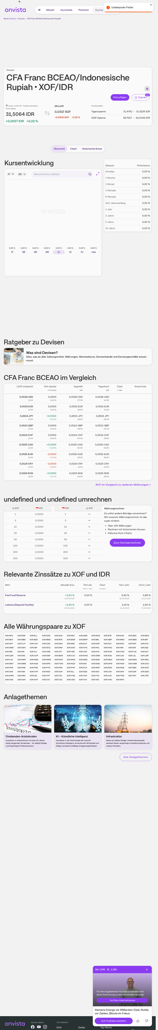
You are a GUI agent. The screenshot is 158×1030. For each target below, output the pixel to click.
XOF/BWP (83, 639)
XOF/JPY (58, 651)
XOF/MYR (58, 659)
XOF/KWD (83, 655)
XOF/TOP (83, 675)
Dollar (81, 1027)
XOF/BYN (120, 679)
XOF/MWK (46, 659)
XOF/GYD (71, 647)
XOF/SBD (132, 667)
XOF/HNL (95, 647)
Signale (142, 97)
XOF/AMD (83, 635)
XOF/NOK (120, 663)
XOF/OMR (132, 663)
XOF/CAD (120, 651)
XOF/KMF (46, 655)
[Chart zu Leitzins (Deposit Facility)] (102, 606)
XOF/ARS (71, 635)
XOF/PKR (9, 667)
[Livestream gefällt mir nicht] (146, 1021)
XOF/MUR (95, 659)
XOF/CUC (71, 655)
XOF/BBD (21, 639)
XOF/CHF (34, 671)
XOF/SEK (21, 671)
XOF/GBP (108, 639)
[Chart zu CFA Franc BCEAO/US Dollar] (119, 398)
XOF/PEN (58, 667)
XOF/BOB (71, 639)
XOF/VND (108, 679)
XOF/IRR (8, 651)
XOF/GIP (33, 647)
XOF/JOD (83, 651)
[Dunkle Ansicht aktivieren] (19, 1)
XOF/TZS (58, 675)
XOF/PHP (71, 667)
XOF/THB (71, 675)
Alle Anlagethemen (135, 757)
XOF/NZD (71, 663)
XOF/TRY (132, 675)
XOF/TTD (95, 675)
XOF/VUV (83, 679)
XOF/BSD (132, 635)
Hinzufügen (120, 97)
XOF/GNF (58, 647)
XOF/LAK (120, 655)
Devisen (21, 18)
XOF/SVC (108, 643)
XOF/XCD (145, 663)
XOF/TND (120, 675)
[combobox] (62, 174)
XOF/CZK (108, 675)
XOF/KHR (108, 651)
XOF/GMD (9, 647)
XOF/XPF (9, 643)
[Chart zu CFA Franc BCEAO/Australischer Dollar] (119, 455)
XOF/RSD (46, 671)
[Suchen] (90, 174)
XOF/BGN (132, 639)
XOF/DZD (46, 635)
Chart (73, 148)
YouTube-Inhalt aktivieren (122, 1000)
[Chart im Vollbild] (98, 173)
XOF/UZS (58, 679)
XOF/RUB (120, 667)
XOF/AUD (120, 635)
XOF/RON (108, 667)
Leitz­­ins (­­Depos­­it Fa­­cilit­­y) (19, 604)
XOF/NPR (46, 663)
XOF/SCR (58, 671)
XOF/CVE (132, 651)
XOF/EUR (120, 643)
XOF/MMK (21, 663)
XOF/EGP (21, 635)
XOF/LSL (132, 655)
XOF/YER (71, 651)
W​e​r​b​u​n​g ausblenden (104, 41)
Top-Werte (106, 1027)
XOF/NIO (83, 663)
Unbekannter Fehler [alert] (122, 7)
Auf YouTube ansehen (113, 1020)
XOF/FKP (132, 643)
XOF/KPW (108, 663)
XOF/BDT (9, 639)
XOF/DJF (83, 643)
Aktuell (50, 10)
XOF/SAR (9, 671)
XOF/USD (71, 679)
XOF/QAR (9, 655)
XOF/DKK (58, 643)
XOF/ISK (21, 651)
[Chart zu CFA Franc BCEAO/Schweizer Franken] (119, 436)
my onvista (66, 10)
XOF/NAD (34, 663)
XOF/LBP (145, 655)
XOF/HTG (83, 647)
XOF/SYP (46, 675)
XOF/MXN (132, 659)
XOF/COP (34, 655)
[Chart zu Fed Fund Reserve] (102, 596)
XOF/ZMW (95, 655)
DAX (59, 1027)
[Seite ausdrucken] (147, 89)
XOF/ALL (33, 635)
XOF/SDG (145, 671)
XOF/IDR (132, 647)
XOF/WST (145, 667)
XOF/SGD (83, 671)
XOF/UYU (46, 679)
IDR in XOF (59, 106)
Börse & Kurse (10, 18)
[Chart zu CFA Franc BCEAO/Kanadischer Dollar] (119, 446)
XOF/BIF (144, 639)
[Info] (10, 174)
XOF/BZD (34, 639)
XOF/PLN (83, 667)
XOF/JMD (46, 651)
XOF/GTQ (46, 647)
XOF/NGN (95, 663)
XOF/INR (119, 647)
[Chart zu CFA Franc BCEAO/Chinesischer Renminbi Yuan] (119, 465)
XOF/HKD (108, 647)
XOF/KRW (9, 675)
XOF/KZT (144, 651)
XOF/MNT (9, 663)
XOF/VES (95, 679)
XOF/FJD (144, 643)
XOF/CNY (34, 643)
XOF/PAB (21, 667)
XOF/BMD (46, 639)
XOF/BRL (95, 639)
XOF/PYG (46, 667)
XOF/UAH (21, 679)
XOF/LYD (9, 659)
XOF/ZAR (132, 671)
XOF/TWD (58, 663)
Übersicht (59, 148)
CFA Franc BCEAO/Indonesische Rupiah (44, 18)
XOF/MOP (21, 659)
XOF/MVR (71, 659)
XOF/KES (21, 655)
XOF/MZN (120, 659)
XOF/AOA (58, 635)
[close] (151, 5)
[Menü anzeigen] (39, 10)
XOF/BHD (145, 635)
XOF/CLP (21, 643)
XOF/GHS (21, 647)
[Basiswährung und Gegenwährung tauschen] (47, 114)
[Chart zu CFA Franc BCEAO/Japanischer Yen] (119, 417)
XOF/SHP (120, 671)
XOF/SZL (33, 675)
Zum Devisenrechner (127, 542)
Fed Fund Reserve (15, 595)
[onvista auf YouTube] (39, 1027)
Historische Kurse (92, 148)
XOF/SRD (21, 675)
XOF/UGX (9, 679)
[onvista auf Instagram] (45, 1027)
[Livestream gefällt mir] (138, 1021)
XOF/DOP (95, 643)
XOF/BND (120, 639)
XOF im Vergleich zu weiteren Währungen (122, 484)
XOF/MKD (108, 659)
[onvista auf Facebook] (33, 1027)
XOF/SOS (95, 671)
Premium (84, 10)
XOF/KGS (108, 655)
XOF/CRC (46, 643)
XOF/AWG (95, 635)
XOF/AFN (9, 635)
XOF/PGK (34, 667)
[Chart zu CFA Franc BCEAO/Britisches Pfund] (119, 426)
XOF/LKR (108, 671)
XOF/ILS (33, 651)
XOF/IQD (144, 647)
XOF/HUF (34, 679)
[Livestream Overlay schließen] (146, 969)
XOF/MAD (83, 659)
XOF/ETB (107, 635)
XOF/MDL (145, 659)
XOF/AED (71, 643)
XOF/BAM (58, 655)
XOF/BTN (58, 639)
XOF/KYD (95, 651)
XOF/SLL (70, 671)
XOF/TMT (145, 675)
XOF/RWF (95, 667)
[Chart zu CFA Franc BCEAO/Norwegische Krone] (119, 474)
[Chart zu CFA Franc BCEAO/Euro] (119, 407)
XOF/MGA (34, 659)
